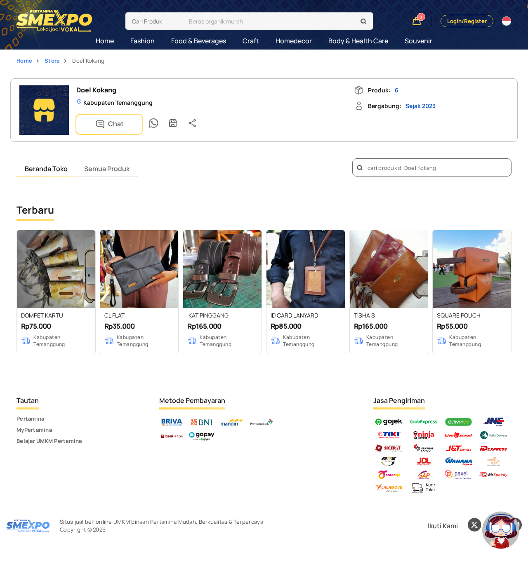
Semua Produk (107, 168)
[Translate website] (507, 21)
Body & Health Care (358, 40)
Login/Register (467, 21)
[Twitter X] (474, 526)
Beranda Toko (46, 168)
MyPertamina (34, 429)
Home (105, 40)
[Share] (192, 123)
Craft (251, 40)
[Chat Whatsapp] (153, 123)
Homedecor (294, 40)
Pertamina (30, 418)
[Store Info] (173, 123)
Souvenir (418, 40)
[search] (364, 21)
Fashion (142, 40)
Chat (115, 123)
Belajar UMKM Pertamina (49, 441)
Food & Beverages (198, 40)
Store (52, 60)
